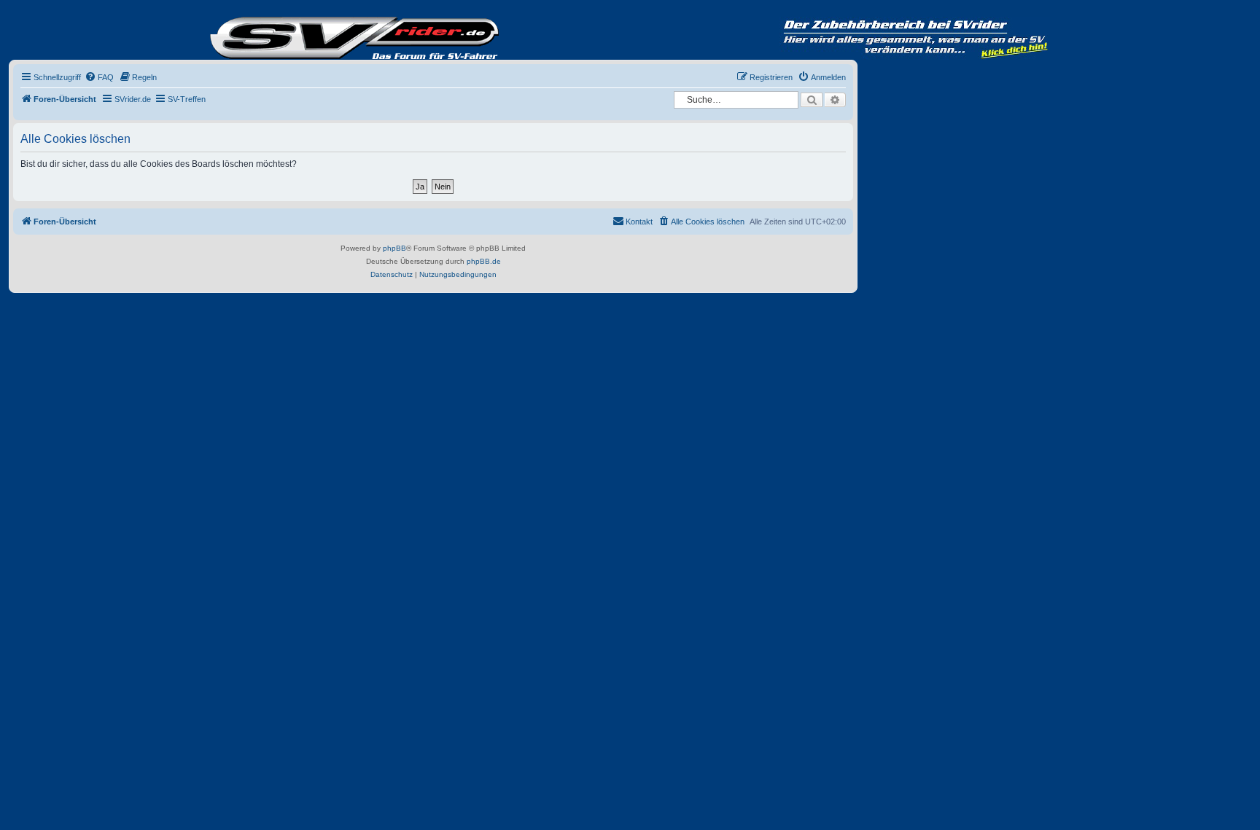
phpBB (394, 248)
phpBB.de (484, 261)
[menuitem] (99, 77)
